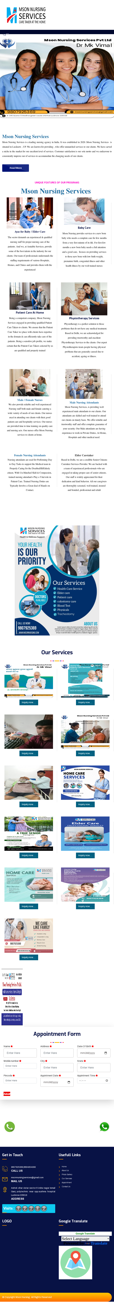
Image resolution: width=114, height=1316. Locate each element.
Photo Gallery (67, 1174)
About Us (65, 1170)
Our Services (67, 1178)
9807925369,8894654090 (23, 1167)
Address (45, 1046)
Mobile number (11, 1061)
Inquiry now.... (29, 702)
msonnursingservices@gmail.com (27, 1177)
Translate (99, 1243)
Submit (7, 1093)
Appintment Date (49, 1075)
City (42, 1061)
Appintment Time (86, 1075)
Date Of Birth (84, 1046)
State (80, 1061)
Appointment (67, 1183)
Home (64, 1167)
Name (7, 1046)
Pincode (8, 1075)
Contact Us (66, 1187)
